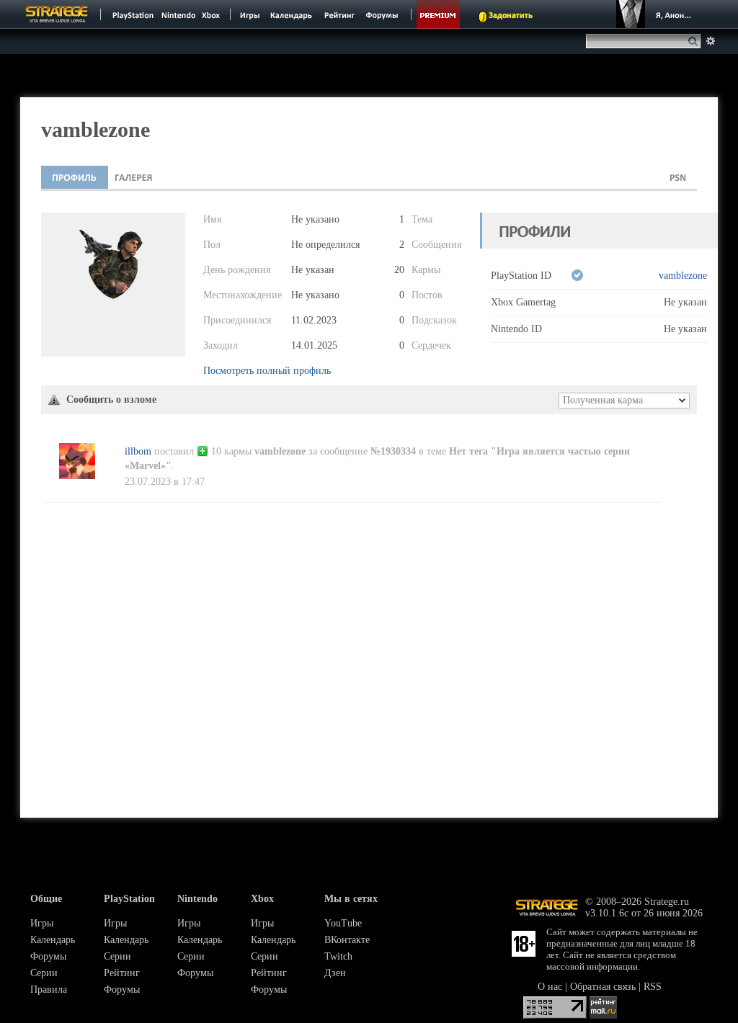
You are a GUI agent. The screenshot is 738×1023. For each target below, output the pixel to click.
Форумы (48, 956)
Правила (48, 989)
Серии (44, 973)
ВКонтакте (347, 939)
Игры (41, 923)
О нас (550, 986)
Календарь (52, 939)
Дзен (335, 973)
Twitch (338, 956)
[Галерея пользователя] (133, 177)
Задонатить (511, 16)
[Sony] (132, 14)
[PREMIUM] (438, 14)
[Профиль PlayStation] (678, 177)
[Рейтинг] (339, 14)
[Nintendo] (179, 14)
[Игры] (250, 14)
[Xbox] (212, 14)
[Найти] (696, 41)
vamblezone (683, 275)
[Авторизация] (655, 14)
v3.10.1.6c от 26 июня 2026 (644, 913)
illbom (138, 451)
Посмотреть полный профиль (267, 370)
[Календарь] (291, 14)
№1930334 (393, 451)
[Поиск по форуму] (710, 41)
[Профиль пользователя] (74, 177)
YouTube (343, 923)
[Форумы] (383, 14)
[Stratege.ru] (57, 14)
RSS (653, 986)
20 (399, 269)
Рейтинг (122, 973)
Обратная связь (603, 986)
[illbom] (77, 475)
